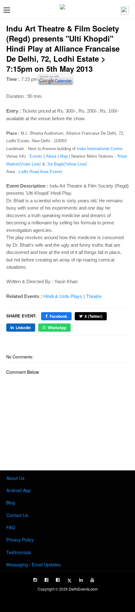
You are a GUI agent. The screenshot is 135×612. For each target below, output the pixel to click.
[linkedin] (81, 580)
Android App (18, 490)
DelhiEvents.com (83, 589)
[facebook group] (58, 580)
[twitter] (69, 580)
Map (64, 156)
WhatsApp (57, 327)
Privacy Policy (20, 539)
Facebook (58, 316)
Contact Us (17, 515)
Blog (10, 502)
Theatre (94, 296)
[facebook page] (46, 580)
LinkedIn (23, 327)
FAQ (10, 527)
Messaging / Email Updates (33, 564)
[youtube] (92, 580)
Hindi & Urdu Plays (62, 296)
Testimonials (18, 552)
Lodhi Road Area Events (40, 171)
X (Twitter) (93, 316)
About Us (15, 478)
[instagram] (35, 580)
